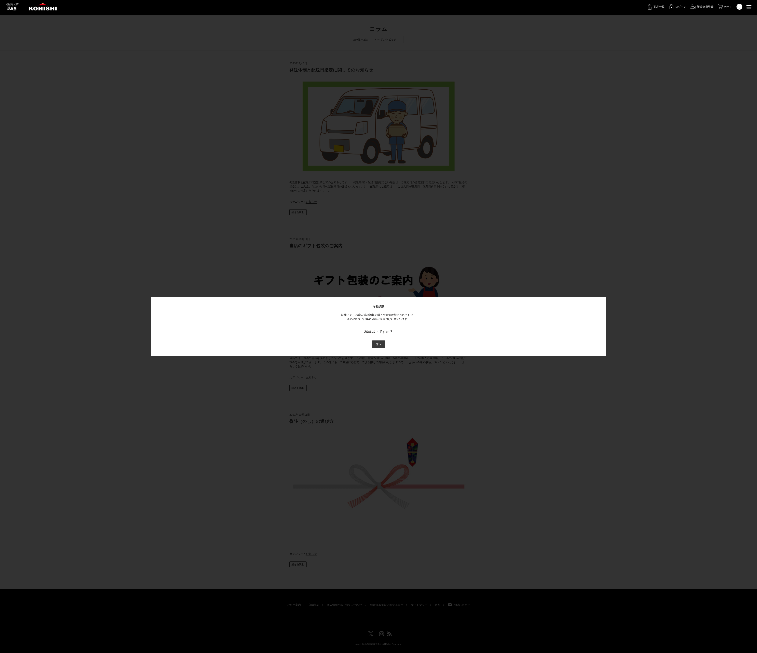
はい (378, 344)
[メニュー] (749, 7)
